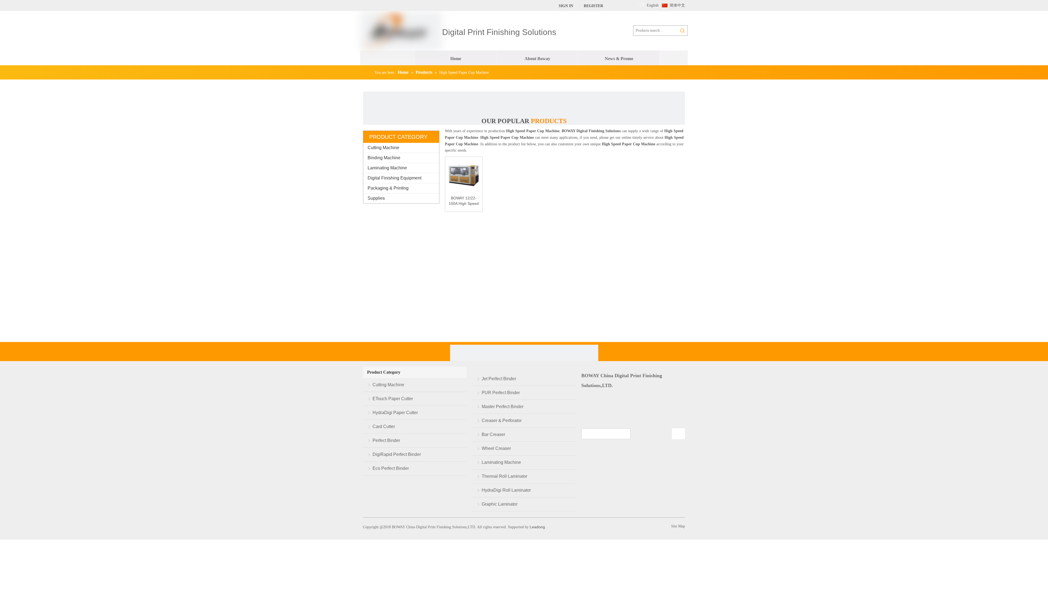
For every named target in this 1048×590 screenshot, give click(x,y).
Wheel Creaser (496, 448)
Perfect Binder (386, 440)
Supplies (376, 198)
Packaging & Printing (388, 188)
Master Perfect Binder (502, 406)
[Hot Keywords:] (682, 31)
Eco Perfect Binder (391, 468)
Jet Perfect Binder (499, 378)
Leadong (537, 527)
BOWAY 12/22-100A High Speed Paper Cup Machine (463, 201)
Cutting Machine (383, 147)
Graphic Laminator (499, 504)
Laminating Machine (387, 168)
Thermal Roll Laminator (504, 476)
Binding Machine (384, 157)
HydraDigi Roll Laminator (506, 490)
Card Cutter (384, 426)
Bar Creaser (493, 434)
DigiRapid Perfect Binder (397, 454)
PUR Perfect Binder (501, 392)
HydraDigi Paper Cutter (395, 412)
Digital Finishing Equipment (394, 178)
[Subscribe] (678, 433)
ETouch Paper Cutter (393, 398)
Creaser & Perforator (502, 420)
